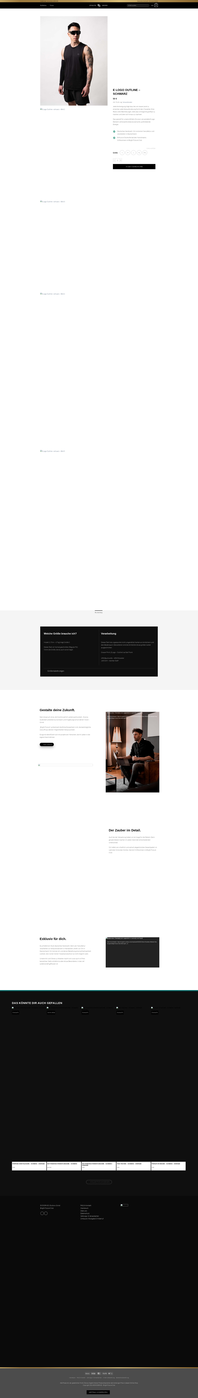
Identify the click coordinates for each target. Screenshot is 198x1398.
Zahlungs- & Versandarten (89, 1216)
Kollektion (43, 5)
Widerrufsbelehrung (109, 1377)
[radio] (122, 152)
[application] (132, 727)
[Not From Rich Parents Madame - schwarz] (64, 1084)
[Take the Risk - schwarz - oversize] (133, 1084)
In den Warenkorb (134, 167)
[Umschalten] (45, 671)
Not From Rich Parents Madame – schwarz (62, 1164)
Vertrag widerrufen (98, 1392)
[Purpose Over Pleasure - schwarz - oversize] (29, 1084)
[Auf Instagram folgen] (42, 1213)
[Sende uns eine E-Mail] (46, 1213)
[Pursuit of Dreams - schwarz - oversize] (168, 1084)
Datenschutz (85, 1213)
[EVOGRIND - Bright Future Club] (99, 5)
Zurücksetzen (151, 148)
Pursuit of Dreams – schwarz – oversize (166, 1164)
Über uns (83, 1211)
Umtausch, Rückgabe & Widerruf (92, 1219)
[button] (154, 5)
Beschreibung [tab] (98, 612)
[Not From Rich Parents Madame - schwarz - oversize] (99, 1084)
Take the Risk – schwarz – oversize (129, 1164)
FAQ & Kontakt (85, 1205)
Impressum (84, 1208)
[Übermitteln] (147, 5)
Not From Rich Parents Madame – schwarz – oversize (97, 1164)
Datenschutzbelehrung (122, 1377)
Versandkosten (127, 102)
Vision (52, 5)
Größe (115, 153)
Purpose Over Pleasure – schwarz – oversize (28, 1164)
